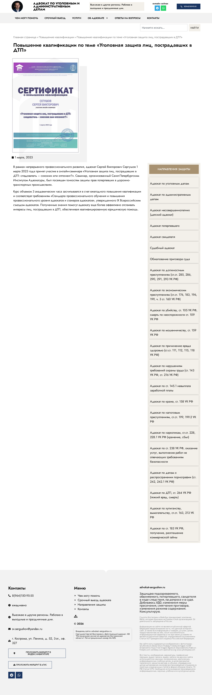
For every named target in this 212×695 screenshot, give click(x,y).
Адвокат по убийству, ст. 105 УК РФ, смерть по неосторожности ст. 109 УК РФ (173, 314)
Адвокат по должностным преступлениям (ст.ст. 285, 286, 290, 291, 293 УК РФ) (170, 274)
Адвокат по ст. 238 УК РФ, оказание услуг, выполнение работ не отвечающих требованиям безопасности (173, 455)
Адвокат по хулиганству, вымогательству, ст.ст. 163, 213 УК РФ (172, 512)
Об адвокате (96, 18)
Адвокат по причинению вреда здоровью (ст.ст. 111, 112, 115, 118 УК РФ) (172, 350)
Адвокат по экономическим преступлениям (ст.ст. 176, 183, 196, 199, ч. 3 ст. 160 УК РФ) (173, 294)
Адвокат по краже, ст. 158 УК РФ (171, 401)
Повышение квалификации (56, 37)
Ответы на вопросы (127, 18)
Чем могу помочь (26, 18)
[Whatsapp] (163, 8)
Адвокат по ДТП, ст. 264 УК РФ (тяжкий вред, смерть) (170, 495)
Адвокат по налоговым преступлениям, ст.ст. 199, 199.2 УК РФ (173, 417)
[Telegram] (157, 8)
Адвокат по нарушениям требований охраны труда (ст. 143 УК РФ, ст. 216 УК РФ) (172, 370)
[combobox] (163, 27)
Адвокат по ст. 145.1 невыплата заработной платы (170, 388)
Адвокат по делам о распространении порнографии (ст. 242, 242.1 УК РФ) (173, 477)
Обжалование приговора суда (170, 259)
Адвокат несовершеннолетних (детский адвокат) (170, 212)
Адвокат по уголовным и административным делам (56, 6)
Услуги (76, 18)
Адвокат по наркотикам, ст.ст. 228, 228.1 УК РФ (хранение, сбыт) (172, 434)
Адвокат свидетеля (162, 237)
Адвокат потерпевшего (165, 226)
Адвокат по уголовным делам (169, 183)
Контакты (153, 18)
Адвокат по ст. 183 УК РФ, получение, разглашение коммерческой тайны (167, 532)
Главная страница (24, 37)
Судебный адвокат (162, 248)
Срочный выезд (55, 18)
